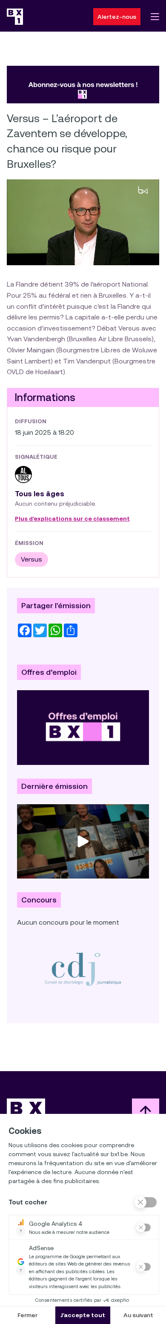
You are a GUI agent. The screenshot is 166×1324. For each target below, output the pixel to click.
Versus (31, 559)
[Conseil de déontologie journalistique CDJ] (83, 969)
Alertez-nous (116, 16)
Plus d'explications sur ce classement (72, 519)
